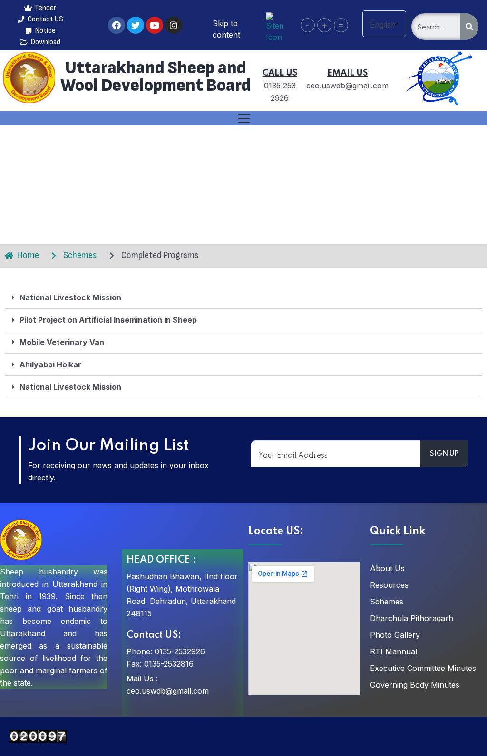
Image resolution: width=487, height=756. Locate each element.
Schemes (386, 601)
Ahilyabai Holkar (50, 364)
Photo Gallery (395, 635)
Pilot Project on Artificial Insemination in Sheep (108, 320)
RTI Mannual (393, 651)
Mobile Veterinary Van (61, 342)
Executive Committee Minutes (423, 668)
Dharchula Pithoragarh (411, 618)
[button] (243, 298)
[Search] (469, 26)
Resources (389, 585)
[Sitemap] (274, 26)
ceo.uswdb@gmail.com (168, 691)
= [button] (341, 25)
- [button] (308, 25)
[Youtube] (154, 25)
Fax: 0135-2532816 (160, 664)
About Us (387, 568)
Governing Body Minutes (414, 684)
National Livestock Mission (70, 297)
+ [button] (324, 25)
